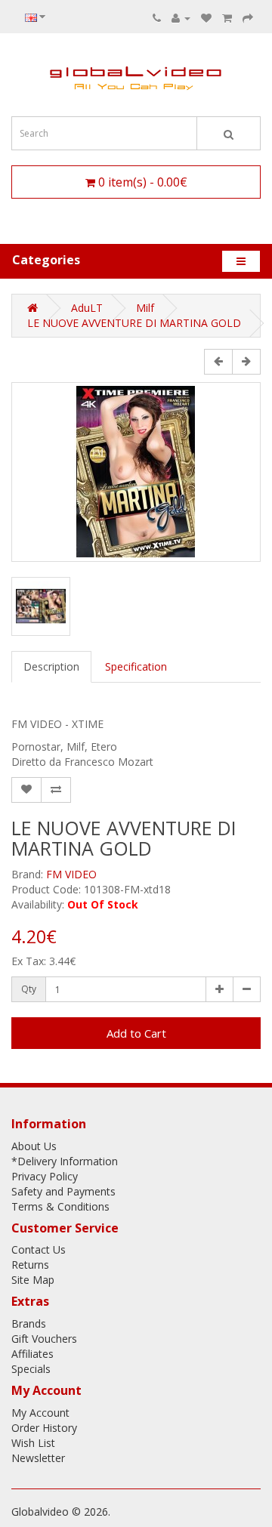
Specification (136, 666)
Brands (28, 1323)
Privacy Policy (44, 1176)
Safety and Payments (63, 1191)
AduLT (87, 308)
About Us (34, 1146)
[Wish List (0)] (206, 18)
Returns (30, 1264)
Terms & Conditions (60, 1206)
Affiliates (32, 1354)
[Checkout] (248, 18)
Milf (145, 308)
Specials (31, 1369)
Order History (44, 1428)
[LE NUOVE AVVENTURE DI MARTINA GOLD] (136, 472)
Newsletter (38, 1458)
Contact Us (38, 1249)
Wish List (33, 1443)
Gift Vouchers (44, 1338)
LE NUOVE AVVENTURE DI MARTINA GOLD (134, 323)
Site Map (32, 1279)
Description (51, 666)
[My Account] (181, 18)
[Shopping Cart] (227, 18)
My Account (40, 1412)
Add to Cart (136, 1033)
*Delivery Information (64, 1161)
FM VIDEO (71, 874)
